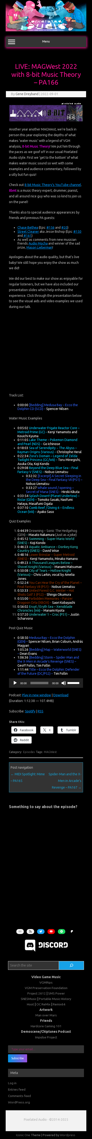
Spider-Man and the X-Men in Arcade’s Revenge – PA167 (65, 780)
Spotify (30, 711)
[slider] (74, 682)
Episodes (29, 751)
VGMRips (46, 982)
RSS (40, 711)
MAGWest (50, 751)
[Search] (71, 965)
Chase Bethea (27, 227)
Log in (12, 1083)
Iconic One (23, 1135)
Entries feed (16, 1089)
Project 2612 (36, 993)
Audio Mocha (38, 243)
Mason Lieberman (39, 247)
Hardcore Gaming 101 (46, 1026)
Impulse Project (46, 1037)
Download (60, 695)
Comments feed (19, 1096)
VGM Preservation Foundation (46, 988)
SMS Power (56, 993)
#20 (64, 227)
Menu (46, 41)
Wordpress (67, 1135)
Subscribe (17, 1058)
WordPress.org (19, 1102)
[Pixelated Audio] (46, 30)
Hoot (30, 1004)
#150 (77, 231)
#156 (50, 227)
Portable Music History (55, 999)
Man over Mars (46, 1015)
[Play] (15, 683)
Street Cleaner (28, 231)
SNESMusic (29, 999)
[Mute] (63, 683)
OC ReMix (43, 1004)
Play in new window (36, 695)
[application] (46, 683)
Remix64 (59, 1004)
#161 (27, 235)
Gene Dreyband (27, 94)
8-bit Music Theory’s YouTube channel (53, 185)
